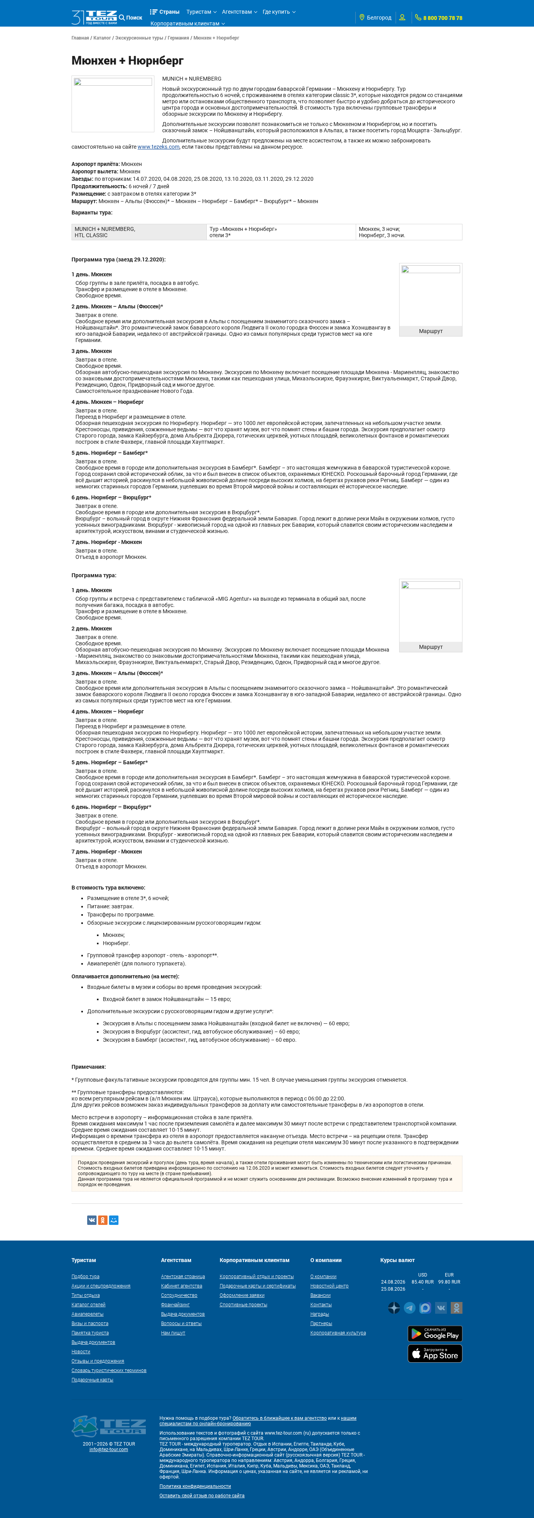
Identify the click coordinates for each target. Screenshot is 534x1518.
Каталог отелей (89, 1304)
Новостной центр (329, 1285)
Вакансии (320, 1295)
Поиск (134, 17)
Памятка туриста (90, 1332)
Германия (178, 37)
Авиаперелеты (88, 1314)
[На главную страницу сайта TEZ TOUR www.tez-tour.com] (94, 17)
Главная (80, 37)
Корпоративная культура (338, 1332)
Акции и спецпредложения (101, 1285)
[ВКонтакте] (92, 1220)
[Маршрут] (430, 294)
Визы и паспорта (90, 1323)
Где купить (276, 12)
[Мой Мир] (113, 1220)
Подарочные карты (92, 1379)
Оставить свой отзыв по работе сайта (202, 1495)
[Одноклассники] (103, 1220)
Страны (169, 11)
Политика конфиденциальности (195, 1486)
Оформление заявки (242, 1295)
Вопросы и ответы (181, 1323)
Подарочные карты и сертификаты (258, 1285)
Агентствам (237, 12)
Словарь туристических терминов (109, 1370)
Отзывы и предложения (98, 1361)
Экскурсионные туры (139, 37)
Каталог (102, 37)
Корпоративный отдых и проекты (257, 1276)
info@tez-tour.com (109, 1449)
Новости (81, 1351)
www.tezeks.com (158, 147)
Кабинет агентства (181, 1285)
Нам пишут (173, 1332)
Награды (319, 1314)
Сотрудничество (179, 1295)
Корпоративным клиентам (185, 23)
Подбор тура (85, 1276)
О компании (323, 1276)
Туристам (198, 12)
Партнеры (321, 1323)
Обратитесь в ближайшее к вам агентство (280, 1418)
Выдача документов (93, 1342)
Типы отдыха (86, 1295)
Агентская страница (183, 1276)
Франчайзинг (175, 1304)
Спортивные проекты (243, 1304)
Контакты (321, 1304)
